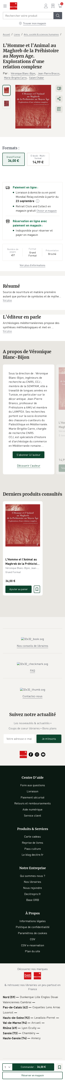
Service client (32, 815)
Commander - (33, 1066)
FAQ (32, 670)
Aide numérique (32, 809)
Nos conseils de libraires (32, 646)
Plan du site (32, 951)
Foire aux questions (32, 785)
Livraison (32, 791)
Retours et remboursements (32, 803)
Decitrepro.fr (32, 894)
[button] (32, 294)
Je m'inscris (49, 738)
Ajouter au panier (18, 589)
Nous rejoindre (32, 888)
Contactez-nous (32, 696)
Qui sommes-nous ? (32, 876)
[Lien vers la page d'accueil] (13, 6)
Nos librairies (32, 882)
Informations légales (33, 921)
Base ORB (32, 900)
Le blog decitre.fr (32, 854)
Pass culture (32, 848)
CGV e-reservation (32, 945)
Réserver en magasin (32, 1075)
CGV (32, 939)
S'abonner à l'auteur (28, 454)
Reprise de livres (32, 842)
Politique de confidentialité (32, 927)
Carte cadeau (32, 836)
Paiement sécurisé (32, 797)
